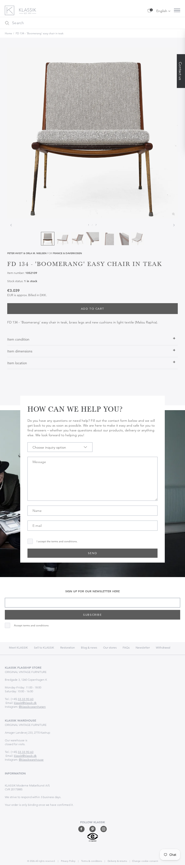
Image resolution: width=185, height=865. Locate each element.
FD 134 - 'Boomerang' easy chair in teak (39, 33)
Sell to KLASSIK (44, 647)
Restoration (67, 647)
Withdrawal (163, 647)
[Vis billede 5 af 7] (107, 238)
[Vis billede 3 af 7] (77, 238)
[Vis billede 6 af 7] (122, 238)
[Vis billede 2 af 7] (62, 238)
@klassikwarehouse (31, 759)
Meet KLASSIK (18, 647)
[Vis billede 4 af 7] (92, 238)
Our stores (110, 647)
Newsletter (143, 647)
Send (92, 553)
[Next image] (174, 225)
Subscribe (92, 614)
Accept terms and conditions (31, 625)
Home (8, 33)
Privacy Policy (67, 861)
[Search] (7, 23)
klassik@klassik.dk (25, 703)
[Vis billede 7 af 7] (137, 238)
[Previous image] (11, 225)
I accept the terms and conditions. (57, 541)
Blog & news (89, 647)
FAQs (126, 647)
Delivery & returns (117, 861)
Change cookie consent (145, 861)
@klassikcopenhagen (32, 706)
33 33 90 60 (25, 699)
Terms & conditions (91, 861)
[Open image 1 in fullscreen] (92, 132)
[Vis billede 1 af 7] (47, 238)
